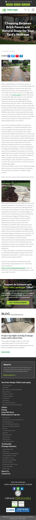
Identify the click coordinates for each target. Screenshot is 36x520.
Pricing (4, 410)
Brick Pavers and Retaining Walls (12, 389)
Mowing (4, 428)
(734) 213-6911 (23, 498)
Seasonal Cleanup (7, 422)
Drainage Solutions (8, 446)
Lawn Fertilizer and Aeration (10, 424)
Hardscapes (6, 398)
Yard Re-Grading (7, 462)
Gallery (17, 4)
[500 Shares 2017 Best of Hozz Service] (18, 504)
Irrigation (5, 432)
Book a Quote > (9, 375)
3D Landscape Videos (8, 402)
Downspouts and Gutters (10, 464)
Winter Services (7, 434)
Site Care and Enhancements (11, 426)
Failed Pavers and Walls (9, 460)
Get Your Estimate (18, 303)
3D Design (5, 387)
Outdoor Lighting (7, 396)
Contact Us (5, 474)
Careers (9, 4)
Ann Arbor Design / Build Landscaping (16, 382)
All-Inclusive (6, 417)
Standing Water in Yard (9, 455)
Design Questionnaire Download (12, 404)
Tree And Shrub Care (8, 430)
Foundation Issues (8, 458)
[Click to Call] (28, 10)
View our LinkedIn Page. (22, 488)
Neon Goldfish (22, 518)
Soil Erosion (5, 451)
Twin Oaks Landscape (18, 482)
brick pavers (17, 95)
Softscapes (5, 400)
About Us (5, 471)
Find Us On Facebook (14, 488)
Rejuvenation (6, 439)
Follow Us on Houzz (18, 488)
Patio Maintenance (8, 441)
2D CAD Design (7, 385)
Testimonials (6, 444)
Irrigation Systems (7, 394)
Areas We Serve (7, 412)
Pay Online (25, 4)
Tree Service (6, 437)
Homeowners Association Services (12, 419)
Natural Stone (6, 392)
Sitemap (31, 517)
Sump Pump (6, 468)
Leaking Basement (7, 449)
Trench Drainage (7, 466)
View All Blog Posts (16, 314)
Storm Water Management (10, 453)
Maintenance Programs (10, 415)
